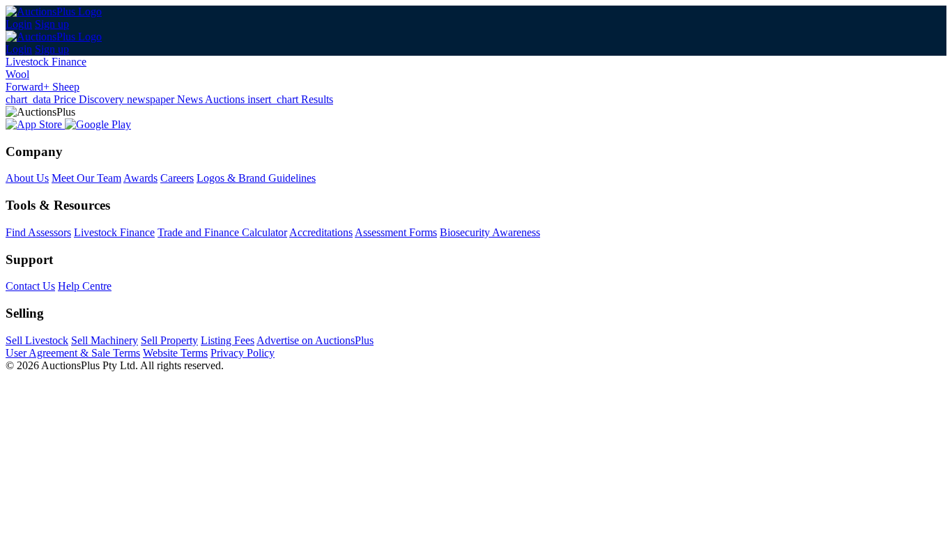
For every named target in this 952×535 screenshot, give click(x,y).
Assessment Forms (396, 232)
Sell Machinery (104, 340)
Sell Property (169, 340)
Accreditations (321, 232)
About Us (27, 178)
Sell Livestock (37, 340)
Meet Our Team (86, 178)
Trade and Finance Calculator (222, 232)
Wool (17, 74)
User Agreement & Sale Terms (73, 353)
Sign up (52, 24)
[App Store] (35, 124)
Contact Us (30, 286)
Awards (140, 178)
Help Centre (85, 286)
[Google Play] (98, 124)
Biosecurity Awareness (490, 232)
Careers (177, 178)
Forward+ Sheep (42, 87)
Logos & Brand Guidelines (256, 178)
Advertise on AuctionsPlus (315, 340)
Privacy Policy (242, 353)
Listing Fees (227, 340)
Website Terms (175, 353)
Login (19, 24)
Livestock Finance (46, 62)
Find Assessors (38, 232)
